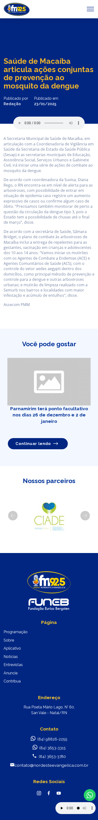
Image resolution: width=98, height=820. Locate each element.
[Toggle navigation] (90, 9)
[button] (13, 515)
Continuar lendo (33, 443)
